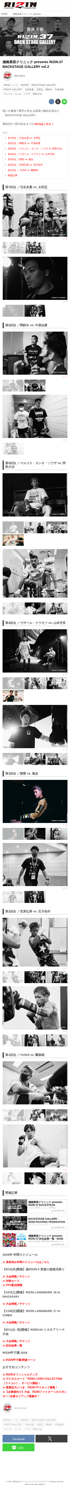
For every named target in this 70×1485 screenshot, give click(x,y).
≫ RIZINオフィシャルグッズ (20, 1374)
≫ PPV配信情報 (12, 1285)
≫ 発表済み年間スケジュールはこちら (26, 1262)
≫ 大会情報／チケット (16, 1276)
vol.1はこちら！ (44, 123)
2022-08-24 (19, 76)
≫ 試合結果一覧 (12, 1345)
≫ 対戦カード (11, 1280)
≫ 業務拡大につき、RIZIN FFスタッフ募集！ (30, 1387)
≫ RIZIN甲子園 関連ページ (19, 1359)
